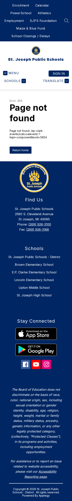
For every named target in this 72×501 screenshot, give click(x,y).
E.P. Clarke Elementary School (34, 272)
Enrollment (20, 5)
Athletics (44, 13)
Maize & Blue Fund (30, 28)
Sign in (59, 73)
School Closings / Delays (30, 36)
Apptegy (44, 495)
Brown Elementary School (34, 264)
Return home (20, 150)
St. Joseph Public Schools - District (34, 257)
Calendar (42, 5)
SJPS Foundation (43, 21)
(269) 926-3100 (39, 224)
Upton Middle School (34, 287)
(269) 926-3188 (37, 229)
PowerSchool (20, 13)
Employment (14, 21)
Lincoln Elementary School (34, 280)
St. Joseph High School (34, 295)
